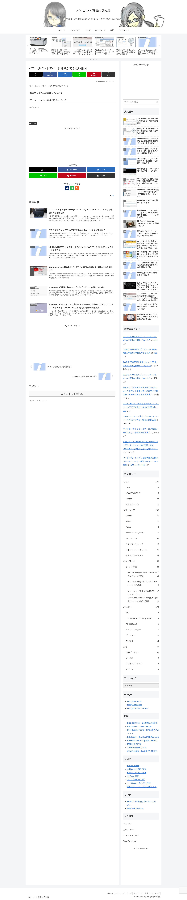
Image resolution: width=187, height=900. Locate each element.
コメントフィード (131, 835)
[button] (108, 74)
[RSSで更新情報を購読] (77, 188)
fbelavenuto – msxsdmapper (139, 726)
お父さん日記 (133, 776)
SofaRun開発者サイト (137, 747)
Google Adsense (134, 701)
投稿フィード (129, 830)
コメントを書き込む (72, 393)
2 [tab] (93, 60)
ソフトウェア (120, 893)
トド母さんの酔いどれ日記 (139, 783)
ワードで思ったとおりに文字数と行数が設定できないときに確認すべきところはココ (140, 461)
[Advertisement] (72, 145)
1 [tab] (90, 60)
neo (155, 340)
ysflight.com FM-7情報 (137, 769)
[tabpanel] (39, 46)
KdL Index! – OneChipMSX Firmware (143, 737)
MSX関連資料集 (134, 744)
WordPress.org (129, 841)
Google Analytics (134, 705)
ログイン (127, 824)
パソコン (33, 123)
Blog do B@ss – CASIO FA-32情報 (142, 723)
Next (160, 46)
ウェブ (129, 893)
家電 (146, 893)
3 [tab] (97, 60)
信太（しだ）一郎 (137, 465)
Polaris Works (133, 766)
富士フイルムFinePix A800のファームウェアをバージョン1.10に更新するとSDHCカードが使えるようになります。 (140, 445)
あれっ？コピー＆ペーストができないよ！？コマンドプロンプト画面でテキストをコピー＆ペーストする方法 (140, 391)
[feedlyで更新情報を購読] (72, 188)
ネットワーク (138, 893)
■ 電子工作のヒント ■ (136, 773)
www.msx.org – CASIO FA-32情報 (142, 751)
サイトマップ (154, 893)
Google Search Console (137, 708)
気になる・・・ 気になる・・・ (141, 787)
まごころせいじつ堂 (136, 780)
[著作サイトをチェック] (67, 188)
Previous (27, 46)
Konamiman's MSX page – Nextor (141, 740)
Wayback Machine (135, 808)
